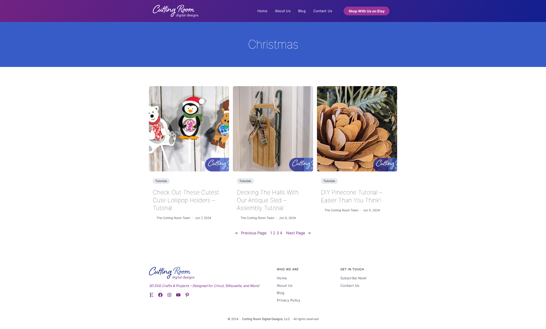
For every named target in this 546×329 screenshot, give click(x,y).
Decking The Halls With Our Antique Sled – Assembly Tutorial (268, 200)
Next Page (298, 233)
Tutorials (161, 181)
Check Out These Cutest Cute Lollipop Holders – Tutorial (186, 200)
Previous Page (250, 233)
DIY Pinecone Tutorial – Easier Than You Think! (351, 196)
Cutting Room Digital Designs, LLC (266, 319)
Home (262, 11)
